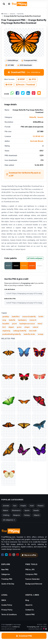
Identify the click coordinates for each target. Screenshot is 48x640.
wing (4, 320)
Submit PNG (30, 614)
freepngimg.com (33, 627)
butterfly (12, 320)
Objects (36, 515)
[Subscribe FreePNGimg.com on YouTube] (17, 554)
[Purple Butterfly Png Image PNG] (39, 449)
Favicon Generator (32, 579)
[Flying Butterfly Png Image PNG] (24, 449)
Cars (14, 506)
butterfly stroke (29, 334)
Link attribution (9, 289)
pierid (14, 324)
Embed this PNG (10, 298)
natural (35, 327)
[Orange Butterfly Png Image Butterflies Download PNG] (8, 449)
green (19, 327)
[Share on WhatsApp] (12, 94)
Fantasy (27, 515)
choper (27, 327)
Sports (27, 510)
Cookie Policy (6, 605)
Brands (36, 510)
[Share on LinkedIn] (28, 94)
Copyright (8, 624)
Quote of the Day (7, 584)
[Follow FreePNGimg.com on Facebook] (2, 554)
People (23, 506)
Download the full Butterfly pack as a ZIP (25, 174)
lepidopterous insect (27, 324)
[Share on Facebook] (17, 94)
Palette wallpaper (36, 258)
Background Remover (33, 584)
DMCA (3, 600)
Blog (27, 600)
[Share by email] (39, 94)
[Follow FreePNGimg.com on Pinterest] (10, 554)
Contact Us (29, 610)
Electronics (16, 510)
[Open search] (4, 3)
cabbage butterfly (19, 331)
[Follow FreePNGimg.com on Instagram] (14, 554)
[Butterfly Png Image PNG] (8, 352)
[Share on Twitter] (23, 94)
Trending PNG (6, 579)
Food (32, 506)
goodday (5, 316)
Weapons (16, 515)
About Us (28, 605)
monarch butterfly (29, 316)
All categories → (9, 520)
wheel (40, 324)
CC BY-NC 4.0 (38, 136)
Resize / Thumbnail (26, 85)
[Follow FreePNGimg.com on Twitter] (6, 554)
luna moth (32, 331)
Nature (5, 510)
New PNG (5, 569)
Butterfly (32, 117)
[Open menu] (9, 3)
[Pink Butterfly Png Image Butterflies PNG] (39, 376)
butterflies (15, 316)
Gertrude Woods (36, 141)
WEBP (22, 79)
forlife (41, 316)
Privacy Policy (6, 610)
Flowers (40, 506)
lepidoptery (22, 320)
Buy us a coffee (30, 555)
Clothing (6, 515)
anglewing (6, 331)
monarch (32, 320)
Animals (6, 506)
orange (40, 334)
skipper (11, 327)
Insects (40, 117)
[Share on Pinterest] (33, 94)
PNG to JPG (29, 569)
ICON (9, 85)
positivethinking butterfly (11, 334)
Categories (5, 574)
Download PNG (25, 72)
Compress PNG (31, 574)
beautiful (5, 324)
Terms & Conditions (9, 614)
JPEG (33, 79)
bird (3, 327)
